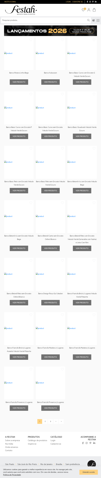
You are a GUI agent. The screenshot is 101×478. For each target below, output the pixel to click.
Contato (8, 450)
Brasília (59, 464)
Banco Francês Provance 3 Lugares (50, 402)
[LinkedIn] (95, 1)
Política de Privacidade (12, 475)
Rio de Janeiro (46, 464)
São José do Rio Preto (27, 464)
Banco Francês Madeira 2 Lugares (50, 348)
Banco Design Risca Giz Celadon (50, 293)
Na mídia (9, 444)
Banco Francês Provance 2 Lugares (19, 402)
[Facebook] (87, 1)
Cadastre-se (55, 444)
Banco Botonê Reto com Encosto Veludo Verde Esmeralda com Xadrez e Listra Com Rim (82, 239)
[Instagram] (90, 1)
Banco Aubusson (50, 72)
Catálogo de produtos (37, 440)
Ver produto (19, 82)
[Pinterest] (93, 1)
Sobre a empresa (12, 440)
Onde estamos (11, 447)
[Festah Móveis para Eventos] (91, 464)
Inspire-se (32, 444)
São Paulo (9, 464)
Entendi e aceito (89, 472)
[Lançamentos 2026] (50, 30)
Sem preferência (72, 464)
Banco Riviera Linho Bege (19, 72)
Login (52, 440)
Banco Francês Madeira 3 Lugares (82, 348)
